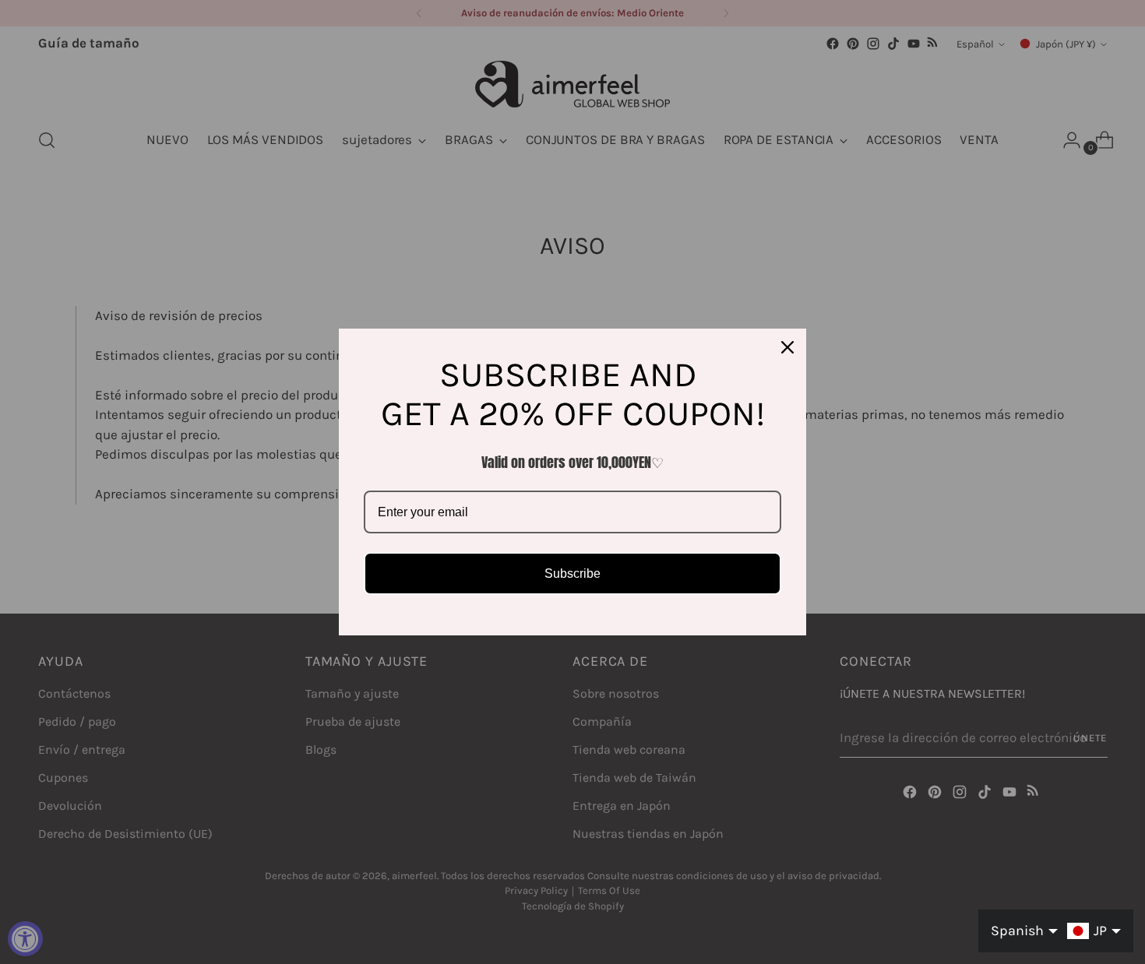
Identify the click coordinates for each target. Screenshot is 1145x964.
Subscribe (572, 573)
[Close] (787, 347)
